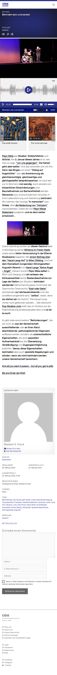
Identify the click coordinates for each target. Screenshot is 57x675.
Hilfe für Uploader (11, 635)
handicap (41, 502)
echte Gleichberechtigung (41, 500)
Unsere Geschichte (11, 632)
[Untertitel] (41, 104)
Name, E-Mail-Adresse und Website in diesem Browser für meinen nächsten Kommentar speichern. (26, 583)
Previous (1, 133)
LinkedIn (7, 665)
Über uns (7, 627)
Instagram (8, 662)
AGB (6, 653)
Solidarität (27, 507)
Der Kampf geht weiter (22, 500)
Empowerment (8, 502)
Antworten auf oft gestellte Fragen (17, 638)
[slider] (22, 104)
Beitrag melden (9, 523)
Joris (15, 505)
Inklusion (9, 505)
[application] (28, 104)
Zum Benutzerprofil (13, 451)
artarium (5, 30)
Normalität (6, 507)
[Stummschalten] (45, 104)
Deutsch (5, 518)
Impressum (8, 647)
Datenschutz (9, 650)
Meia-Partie (31, 505)
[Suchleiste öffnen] (53, 5)
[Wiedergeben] (3, 104)
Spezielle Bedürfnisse (39, 507)
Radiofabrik (6, 460)
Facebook (8, 660)
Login (6, 645)
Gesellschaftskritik (30, 502)
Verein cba (8, 630)
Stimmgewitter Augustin (11, 510)
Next (54, 133)
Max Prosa (22, 505)
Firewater (18, 502)
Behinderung (7, 500)
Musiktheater (42, 505)
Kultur (4, 492)
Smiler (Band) (16, 507)
